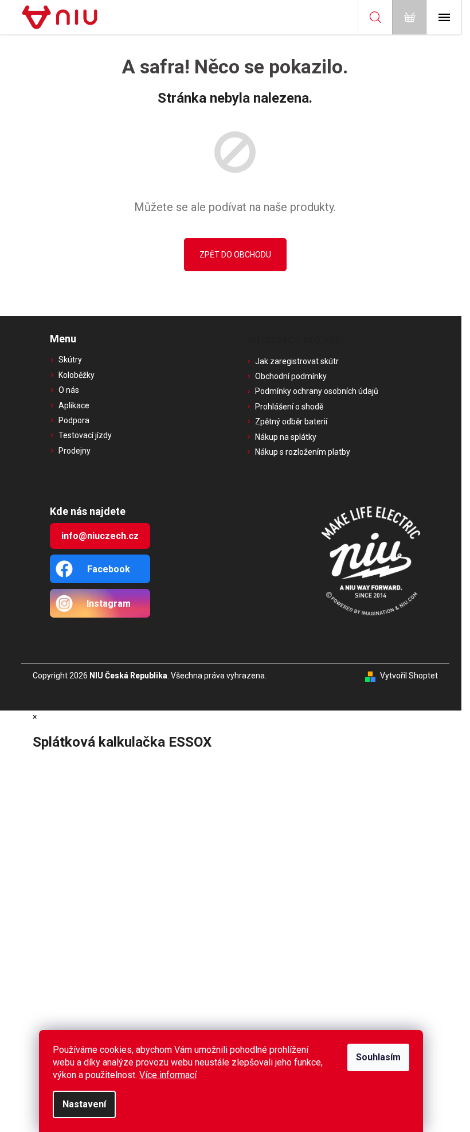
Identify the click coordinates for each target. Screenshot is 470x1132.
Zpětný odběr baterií (291, 421)
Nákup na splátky (285, 437)
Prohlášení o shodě (289, 406)
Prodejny (74, 450)
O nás (68, 390)
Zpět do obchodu (235, 254)
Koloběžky (76, 375)
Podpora (73, 420)
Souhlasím (378, 1057)
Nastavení (84, 1104)
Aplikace (73, 405)
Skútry (70, 359)
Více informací (168, 1074)
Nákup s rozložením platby (302, 451)
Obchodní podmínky (291, 376)
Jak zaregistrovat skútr (297, 361)
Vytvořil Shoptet (409, 675)
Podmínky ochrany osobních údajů (316, 391)
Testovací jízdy (85, 435)
